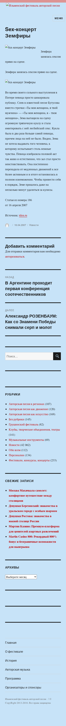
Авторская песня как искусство (28, 414)
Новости (33, 225)
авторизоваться (14, 256)
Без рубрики (16, 419)
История (11, 660)
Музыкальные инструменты (26, 440)
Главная (10, 642)
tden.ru (23, 215)
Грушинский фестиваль (23, 424)
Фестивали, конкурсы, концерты (29, 460)
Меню (59, 18)
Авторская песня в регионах (26, 404)
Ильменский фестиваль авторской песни (25, 699)
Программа (13, 678)
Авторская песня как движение (28, 409)
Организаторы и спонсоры (23, 687)
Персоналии (16, 455)
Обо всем (15, 450)
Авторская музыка (17, 669)
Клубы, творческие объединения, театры (34, 429)
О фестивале (14, 651)
